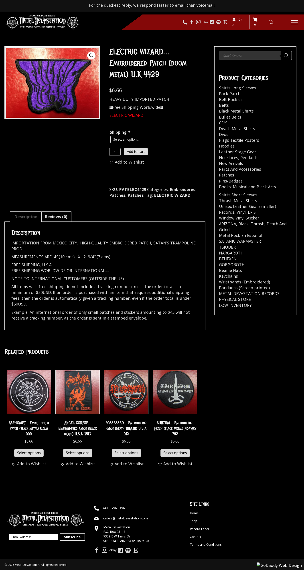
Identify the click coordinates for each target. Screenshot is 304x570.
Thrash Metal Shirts (238, 200)
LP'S (252, 212)
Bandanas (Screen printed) (244, 287)
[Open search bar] (271, 22)
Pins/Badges (231, 181)
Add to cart (136, 151)
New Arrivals (231, 163)
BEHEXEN (228, 258)
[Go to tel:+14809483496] (185, 22)
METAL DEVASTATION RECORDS (249, 293)
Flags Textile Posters (239, 140)
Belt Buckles (231, 99)
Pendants (249, 157)
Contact (195, 537)
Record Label (199, 529)
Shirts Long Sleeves (237, 87)
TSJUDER (227, 247)
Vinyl (241, 212)
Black (243, 223)
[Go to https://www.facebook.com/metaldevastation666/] (191, 22)
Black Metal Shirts (236, 111)
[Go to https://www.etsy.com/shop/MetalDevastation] (225, 22)
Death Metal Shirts (237, 128)
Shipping (120, 132)
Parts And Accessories (240, 169)
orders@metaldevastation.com (125, 518)
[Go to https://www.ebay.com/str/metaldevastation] (205, 22)
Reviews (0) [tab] (56, 216)
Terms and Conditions (206, 544)
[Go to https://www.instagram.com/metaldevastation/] (198, 22)
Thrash (257, 223)
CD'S (223, 122)
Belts (224, 105)
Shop (193, 521)
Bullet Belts (230, 117)
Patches (136, 195)
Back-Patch (229, 93)
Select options (29, 452)
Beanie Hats (230, 270)
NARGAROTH (231, 253)
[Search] (286, 55)
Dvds (223, 134)
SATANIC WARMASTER (240, 241)
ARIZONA (227, 223)
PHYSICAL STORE (235, 299)
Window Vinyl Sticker (239, 218)
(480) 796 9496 (114, 508)
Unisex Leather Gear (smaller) (247, 206)
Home (194, 513)
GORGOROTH (232, 264)
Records (226, 212)
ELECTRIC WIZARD (172, 195)
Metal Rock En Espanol (240, 235)
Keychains (228, 276)
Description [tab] (25, 216)
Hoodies (227, 146)
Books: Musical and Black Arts (247, 186)
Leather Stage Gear (237, 151)
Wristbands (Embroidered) (244, 282)
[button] (294, 22)
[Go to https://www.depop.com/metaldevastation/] (211, 22)
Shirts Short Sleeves (238, 194)
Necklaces (228, 157)
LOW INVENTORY (235, 305)
